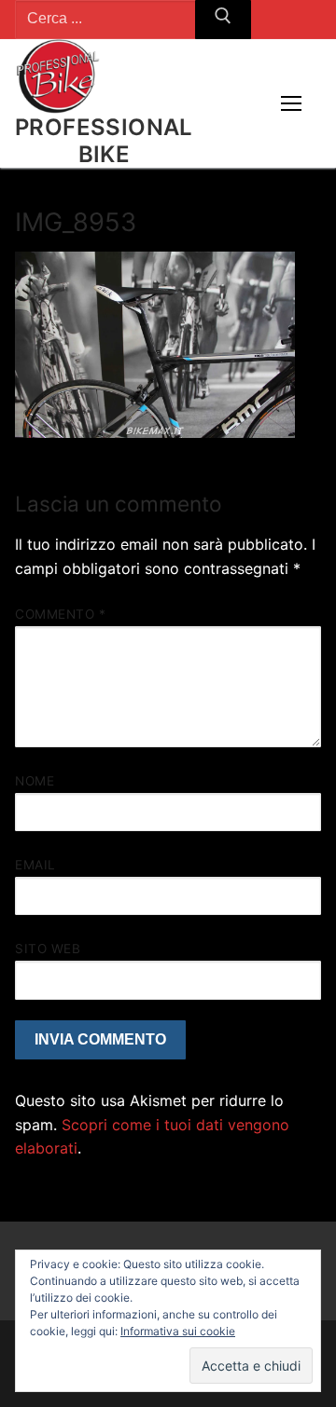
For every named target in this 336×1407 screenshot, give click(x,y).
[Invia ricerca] (223, 19)
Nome (34, 780)
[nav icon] (291, 103)
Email (35, 864)
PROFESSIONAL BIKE (104, 141)
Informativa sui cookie (177, 1331)
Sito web (47, 948)
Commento (60, 614)
